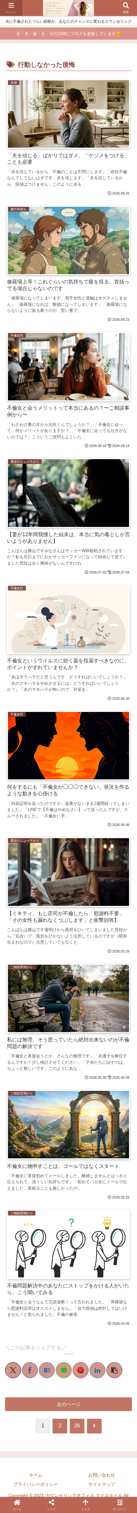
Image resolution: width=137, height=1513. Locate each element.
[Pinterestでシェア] (81, 1370)
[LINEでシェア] (64, 1370)
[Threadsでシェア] (63, 1031)
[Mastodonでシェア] (22, 1031)
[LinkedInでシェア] (97, 1370)
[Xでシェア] (13, 1370)
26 (77, 1425)
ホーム (35, 1475)
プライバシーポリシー (35, 1484)
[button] (114, 1370)
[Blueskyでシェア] (32, 1031)
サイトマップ (101, 1484)
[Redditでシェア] (73, 1031)
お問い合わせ (101, 1475)
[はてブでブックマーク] (47, 1370)
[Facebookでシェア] (30, 1370)
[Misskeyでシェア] (42, 1031)
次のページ (69, 1404)
